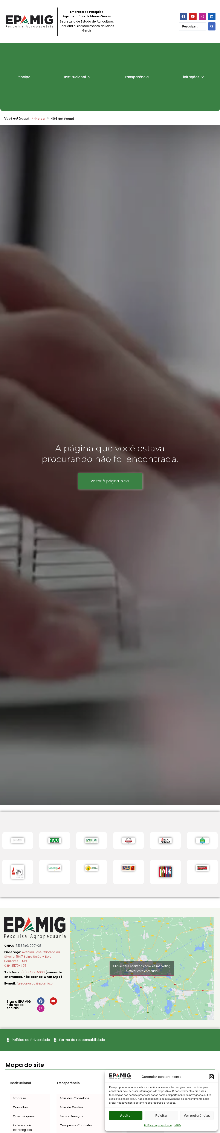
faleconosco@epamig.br (35, 983)
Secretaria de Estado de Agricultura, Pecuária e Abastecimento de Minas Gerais (87, 26)
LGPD (177, 1125)
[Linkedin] (211, 16)
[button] (211, 1077)
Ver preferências (197, 1115)
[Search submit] (211, 26)
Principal (39, 119)
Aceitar (126, 1115)
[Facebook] (183, 16)
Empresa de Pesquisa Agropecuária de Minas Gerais (87, 14)
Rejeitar (161, 1115)
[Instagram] (202, 16)
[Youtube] (193, 16)
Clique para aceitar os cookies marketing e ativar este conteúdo (141, 968)
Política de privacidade (158, 1125)
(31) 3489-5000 (33, 972)
